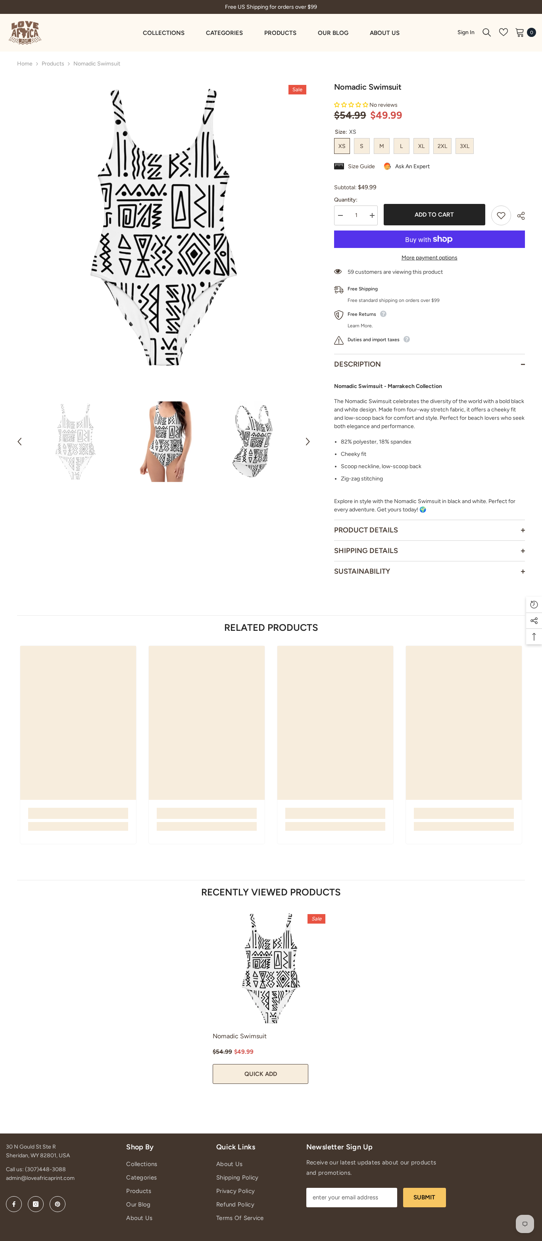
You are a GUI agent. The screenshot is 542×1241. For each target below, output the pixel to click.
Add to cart (435, 214)
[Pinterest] (57, 1204)
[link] (78, 813)
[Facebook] (14, 1204)
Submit (424, 1197)
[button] (19, 442)
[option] (163, 227)
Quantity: (345, 199)
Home (25, 63)
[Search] (487, 32)
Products (53, 63)
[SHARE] (518, 215)
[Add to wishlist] (501, 215)
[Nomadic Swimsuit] (271, 968)
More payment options (429, 257)
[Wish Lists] (503, 32)
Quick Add (260, 1074)
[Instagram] (36, 1204)
